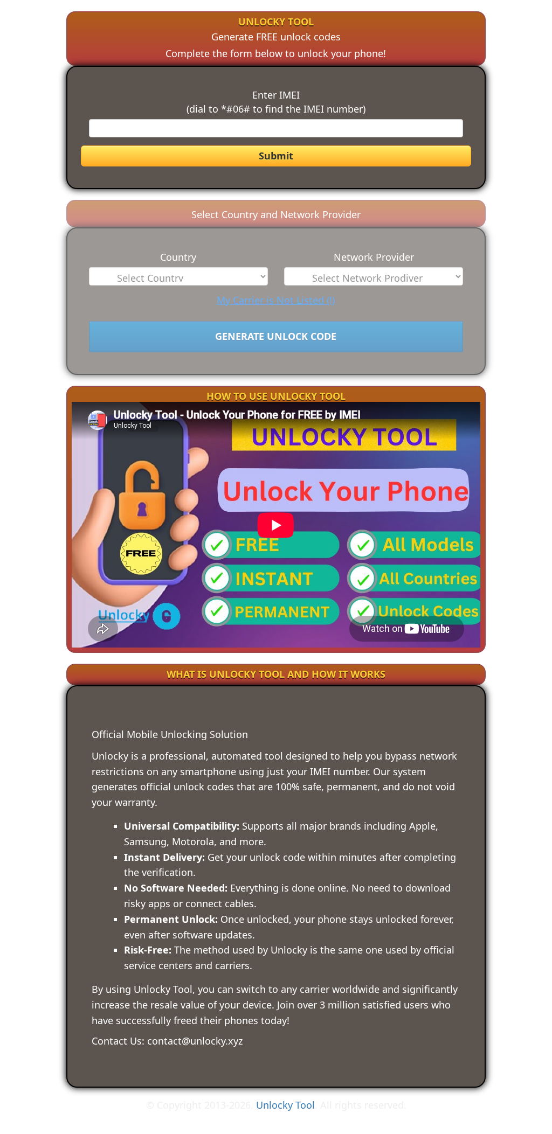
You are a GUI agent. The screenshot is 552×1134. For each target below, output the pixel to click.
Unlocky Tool (285, 1104)
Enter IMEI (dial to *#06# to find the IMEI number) (276, 101)
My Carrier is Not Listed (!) (276, 300)
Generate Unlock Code (275, 336)
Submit (276, 155)
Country (178, 257)
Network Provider (374, 257)
